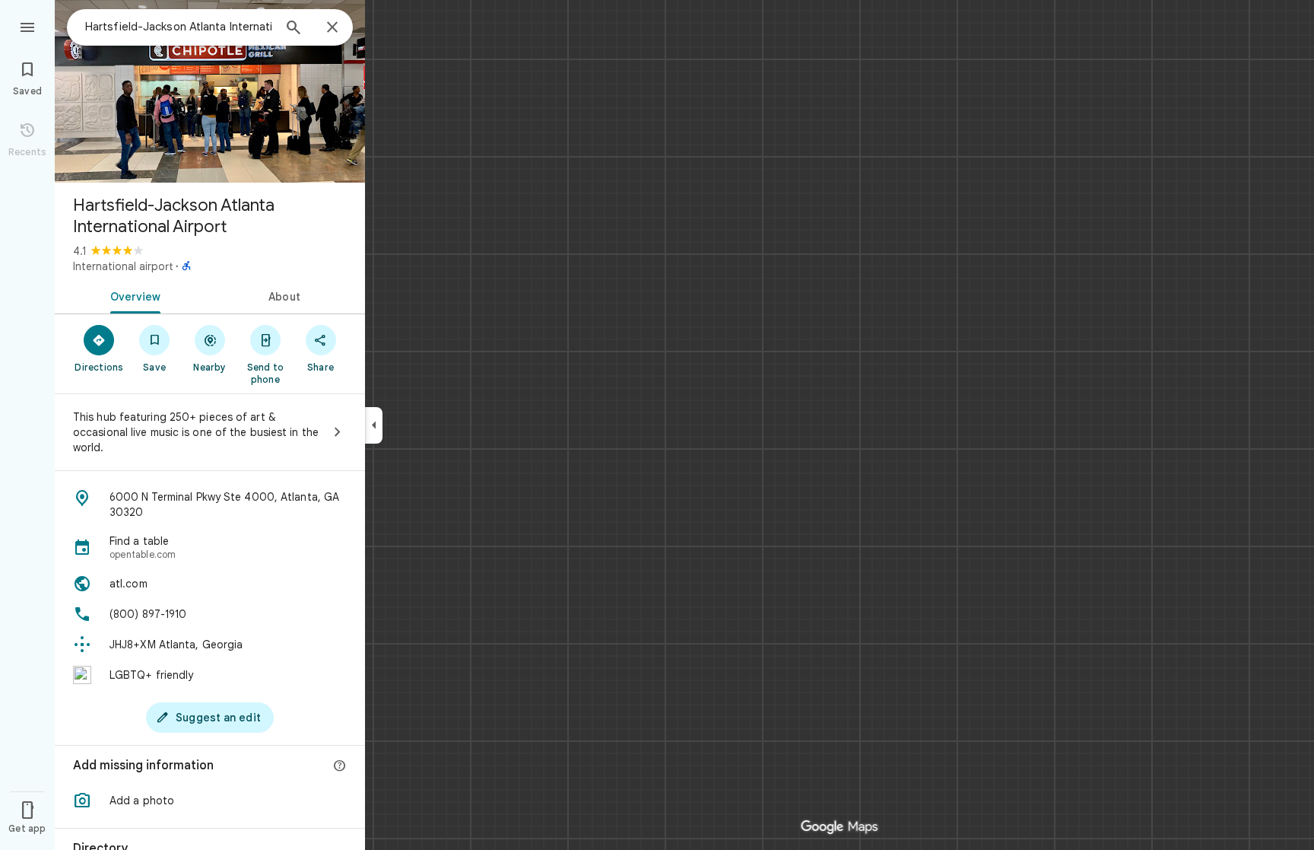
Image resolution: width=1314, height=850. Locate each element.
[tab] (132, 295)
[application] (657, 425)
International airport (123, 266)
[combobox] (178, 27)
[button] (210, 800)
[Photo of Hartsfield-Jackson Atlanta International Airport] (210, 91)
